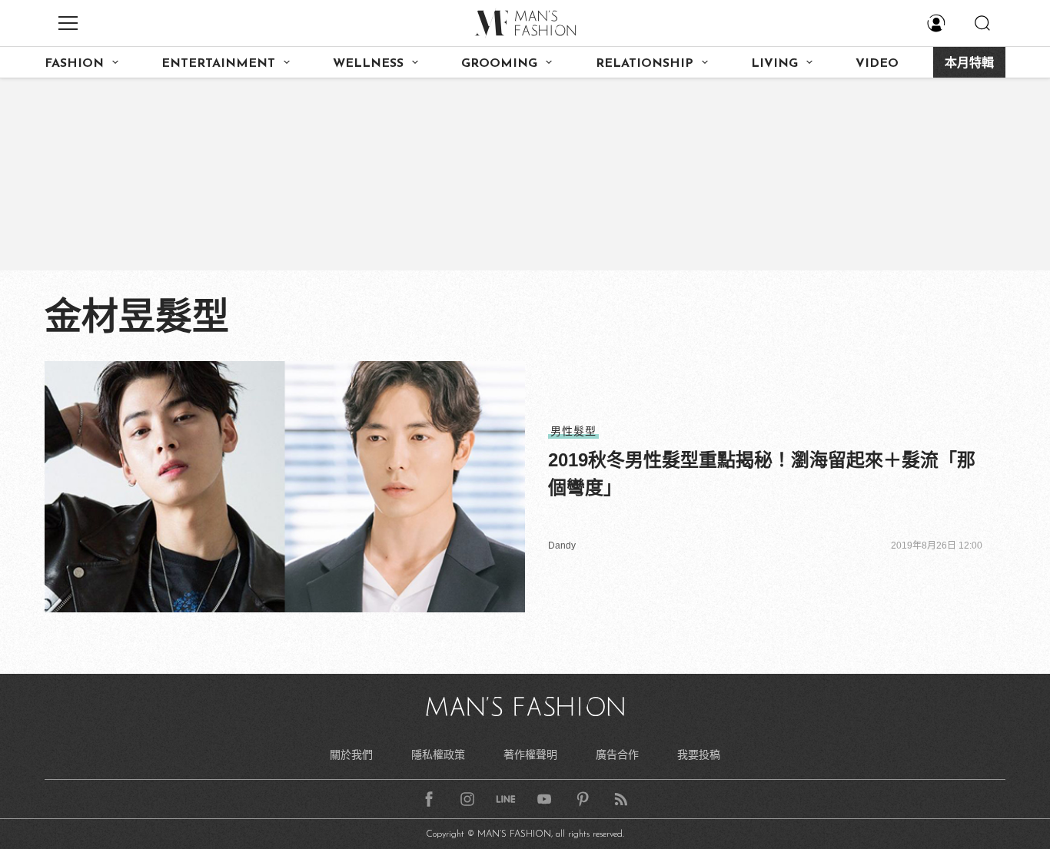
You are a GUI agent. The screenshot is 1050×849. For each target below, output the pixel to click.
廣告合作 (617, 754)
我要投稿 (698, 754)
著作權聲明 (530, 754)
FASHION (74, 64)
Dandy (562, 545)
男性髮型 (573, 431)
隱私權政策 (438, 754)
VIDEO (877, 64)
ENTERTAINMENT (218, 64)
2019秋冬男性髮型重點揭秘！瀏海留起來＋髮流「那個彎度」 (761, 473)
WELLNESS (368, 64)
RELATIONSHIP (644, 64)
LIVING (774, 64)
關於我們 (351, 754)
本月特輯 (969, 64)
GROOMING (499, 64)
